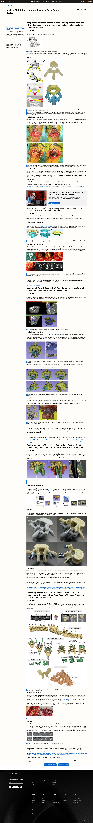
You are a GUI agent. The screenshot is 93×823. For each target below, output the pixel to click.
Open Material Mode (55, 789)
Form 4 (33, 777)
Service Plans (75, 777)
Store (90, 1)
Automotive (33, 800)
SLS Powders (54, 778)
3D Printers (33, 1)
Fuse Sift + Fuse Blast (45, 780)
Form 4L (33, 780)
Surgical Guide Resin (68, 699)
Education (33, 807)
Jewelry (33, 811)
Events (43, 802)
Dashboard (65, 778)
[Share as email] (85, 9)
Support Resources (66, 796)
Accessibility (65, 800)
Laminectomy (29, 453)
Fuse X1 (33, 786)
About (53, 796)
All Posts (10, 5)
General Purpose (55, 780)
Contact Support (65, 798)
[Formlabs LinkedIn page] (21, 787)
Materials (38, 1)
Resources (43, 800)
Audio (32, 813)
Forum (43, 806)
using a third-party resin (47, 226)
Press (53, 800)
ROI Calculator (44, 804)
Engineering (54, 782)
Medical (53, 786)
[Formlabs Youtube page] (18, 787)
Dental (53, 784)
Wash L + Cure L (44, 778)
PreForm (64, 777)
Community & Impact (55, 802)
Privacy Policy (62, 820)
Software (43, 1)
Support (56, 1)
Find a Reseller (75, 804)
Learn (53, 1)
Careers (53, 798)
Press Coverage (55, 804)
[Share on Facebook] (78, 9)
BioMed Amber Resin (53, 120)
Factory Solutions (76, 778)
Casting (53, 787)
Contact (61, 1)
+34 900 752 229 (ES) (77, 800)
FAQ (84, 820)
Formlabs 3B (63, 120)
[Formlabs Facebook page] (10, 787)
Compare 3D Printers (35, 789)
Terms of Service (69, 820)
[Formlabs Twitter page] (13, 787)
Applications (48, 1)
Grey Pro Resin (47, 490)
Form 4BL (33, 782)
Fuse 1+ (33, 787)
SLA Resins (54, 777)
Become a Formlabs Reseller (78, 806)
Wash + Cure (44, 777)
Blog (42, 798)
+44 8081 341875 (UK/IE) (77, 798)
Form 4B (33, 778)
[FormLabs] (4, 1)
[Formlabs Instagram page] (15, 787)
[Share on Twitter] (81, 9)
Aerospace (33, 802)
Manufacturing (34, 798)
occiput (53, 334)
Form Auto (33, 784)
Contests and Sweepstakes (78, 820)
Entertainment (34, 809)
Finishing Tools (44, 782)
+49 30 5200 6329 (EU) (77, 796)
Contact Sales (75, 802)
